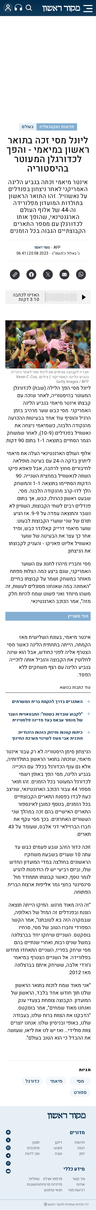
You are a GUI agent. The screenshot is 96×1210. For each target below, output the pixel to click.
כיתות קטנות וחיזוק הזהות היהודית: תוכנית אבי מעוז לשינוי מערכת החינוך (47, 735)
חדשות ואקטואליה (56, 127)
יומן (82, 1153)
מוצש (58, 1148)
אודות (80, 1184)
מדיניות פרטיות (50, 1184)
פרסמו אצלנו (52, 1179)
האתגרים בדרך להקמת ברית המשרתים (47, 701)
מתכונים (33, 1148)
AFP (57, 247)
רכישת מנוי (76, 1190)
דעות (81, 1148)
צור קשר (78, 1179)
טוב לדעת (32, 1153)
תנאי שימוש (53, 1190)
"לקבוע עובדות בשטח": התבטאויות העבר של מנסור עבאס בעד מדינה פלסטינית (45, 717)
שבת (58, 1153)
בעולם (27, 127)
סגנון (35, 1142)
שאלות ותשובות (33, 1181)
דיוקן (58, 1142)
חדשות (79, 1142)
